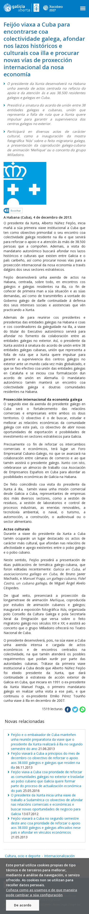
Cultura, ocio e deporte (22, 856)
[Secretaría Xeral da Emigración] (21, 9)
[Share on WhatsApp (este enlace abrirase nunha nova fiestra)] (82, 711)
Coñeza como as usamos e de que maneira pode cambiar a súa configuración (41, 892)
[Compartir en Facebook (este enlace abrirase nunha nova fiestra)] (68, 711)
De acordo (22, 905)
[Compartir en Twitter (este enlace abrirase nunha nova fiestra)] (75, 711)
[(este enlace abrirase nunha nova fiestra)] (13, 211)
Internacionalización (59, 856)
